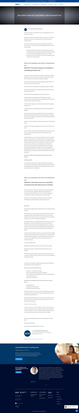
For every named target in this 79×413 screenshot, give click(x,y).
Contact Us (61, 4)
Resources (50, 4)
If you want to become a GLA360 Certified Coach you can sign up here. (38, 307)
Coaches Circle (31, 339)
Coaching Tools (50, 397)
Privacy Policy (59, 403)
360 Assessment (50, 395)
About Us (58, 394)
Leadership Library (38, 339)
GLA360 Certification (42, 398)
